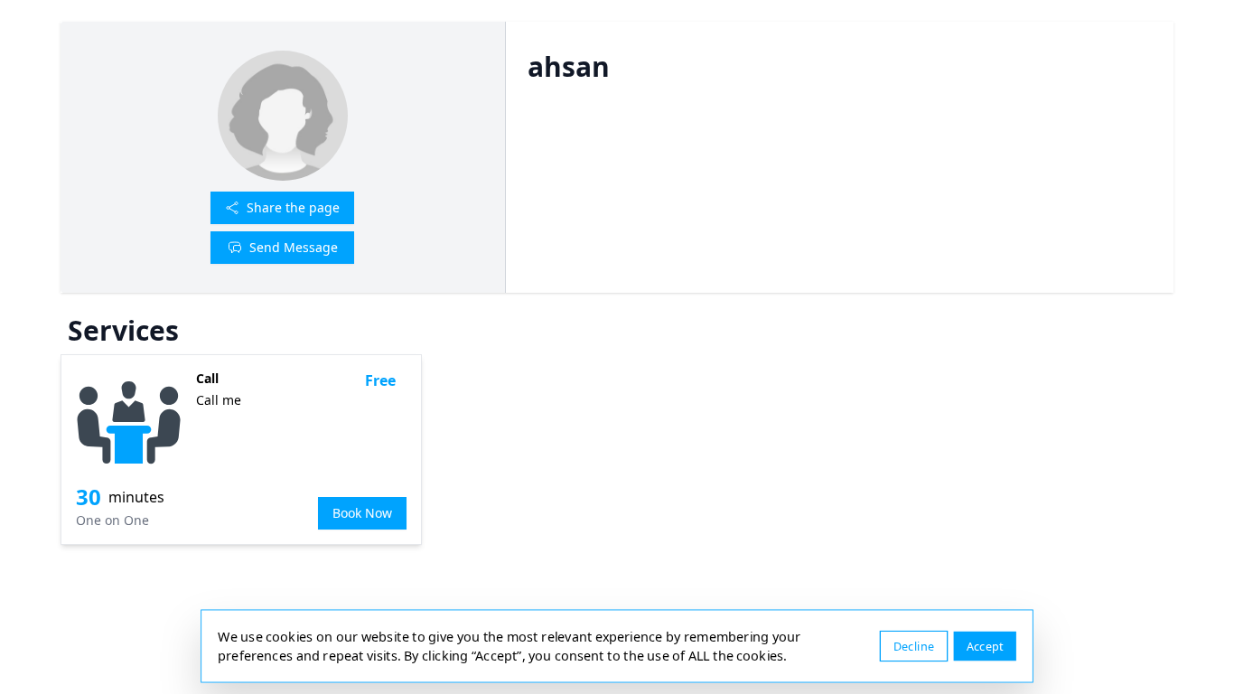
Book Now (362, 512)
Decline (913, 645)
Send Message (293, 247)
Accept (985, 645)
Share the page (293, 207)
